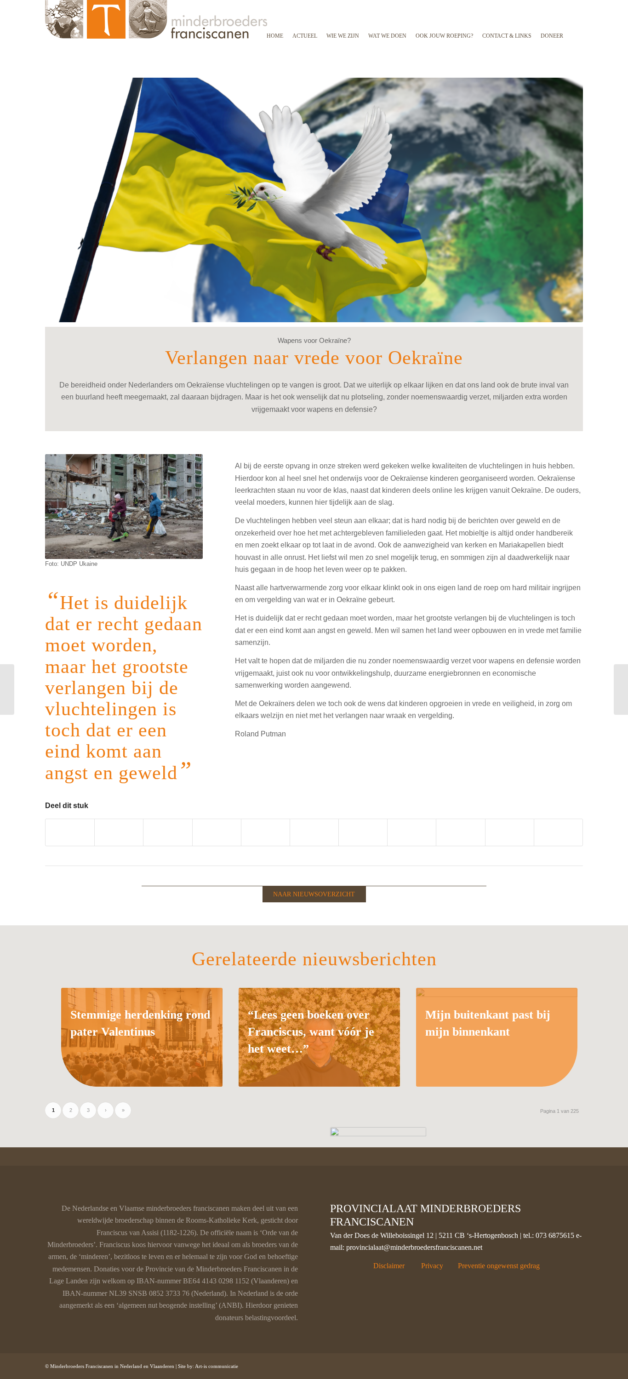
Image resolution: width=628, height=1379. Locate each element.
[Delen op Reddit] (412, 832)
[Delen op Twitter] (119, 832)
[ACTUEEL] (305, 5)
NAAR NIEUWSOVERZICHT (314, 894)
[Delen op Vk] (363, 832)
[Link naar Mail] (576, 1365)
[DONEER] (552, 5)
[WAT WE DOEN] (387, 5)
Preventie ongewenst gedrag (499, 1266)
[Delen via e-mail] (460, 832)
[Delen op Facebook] (70, 832)
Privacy (432, 1266)
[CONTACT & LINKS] (507, 5)
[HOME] (275, 5)
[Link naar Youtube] (558, 832)
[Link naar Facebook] (521, 1365)
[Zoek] (575, 5)
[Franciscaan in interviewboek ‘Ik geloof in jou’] (621, 689)
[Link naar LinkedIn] (535, 1365)
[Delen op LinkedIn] (265, 832)
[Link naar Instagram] (509, 832)
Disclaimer (389, 1266)
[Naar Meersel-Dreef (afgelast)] (7, 689)
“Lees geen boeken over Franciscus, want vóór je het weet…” (311, 1031)
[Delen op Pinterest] (217, 832)
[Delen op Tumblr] (314, 832)
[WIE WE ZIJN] (343, 5)
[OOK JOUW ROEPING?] (444, 5)
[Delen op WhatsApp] (167, 832)
